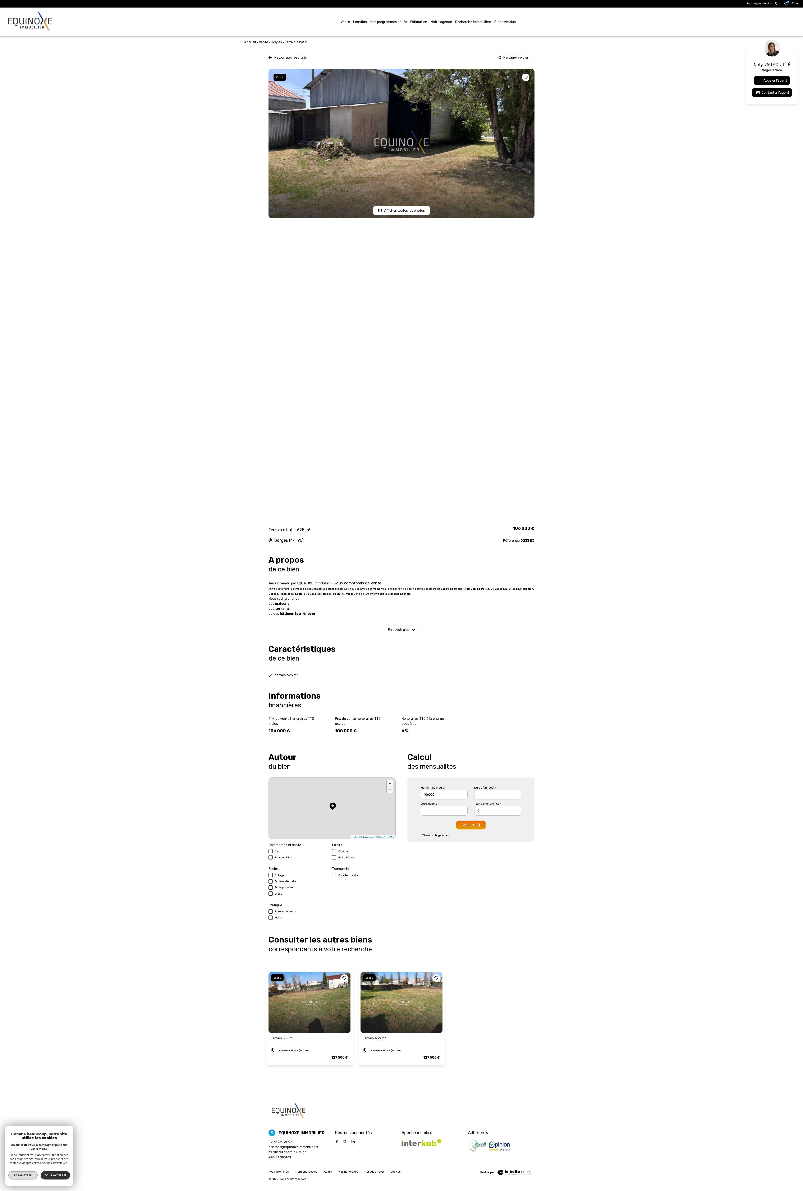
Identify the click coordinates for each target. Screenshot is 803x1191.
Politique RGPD (374, 1171)
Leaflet (355, 837)
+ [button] (390, 783)
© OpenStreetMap (385, 837)
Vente (263, 42)
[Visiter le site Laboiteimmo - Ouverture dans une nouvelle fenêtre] (514, 1172)
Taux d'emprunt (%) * (487, 803)
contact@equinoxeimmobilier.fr (293, 1147)
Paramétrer (23, 1175)
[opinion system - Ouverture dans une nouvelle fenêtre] (499, 1146)
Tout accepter (55, 1175)
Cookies (396, 1171)
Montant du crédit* (433, 787)
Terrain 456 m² (374, 1038)
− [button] (390, 789)
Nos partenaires (279, 1171)
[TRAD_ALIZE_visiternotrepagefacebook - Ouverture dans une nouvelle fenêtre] (337, 1141)
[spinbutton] (497, 811)
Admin (328, 1171)
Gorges (276, 42)
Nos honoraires (348, 1171)
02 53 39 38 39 (280, 1142)
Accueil (250, 42)
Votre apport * (430, 803)
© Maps (367, 837)
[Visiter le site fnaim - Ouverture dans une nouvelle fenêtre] (477, 1146)
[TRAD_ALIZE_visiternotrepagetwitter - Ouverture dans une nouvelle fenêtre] (353, 1141)
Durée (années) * (485, 787)
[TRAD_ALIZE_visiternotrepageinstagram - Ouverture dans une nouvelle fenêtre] (344, 1141)
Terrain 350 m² (282, 1038)
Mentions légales (306, 1171)
